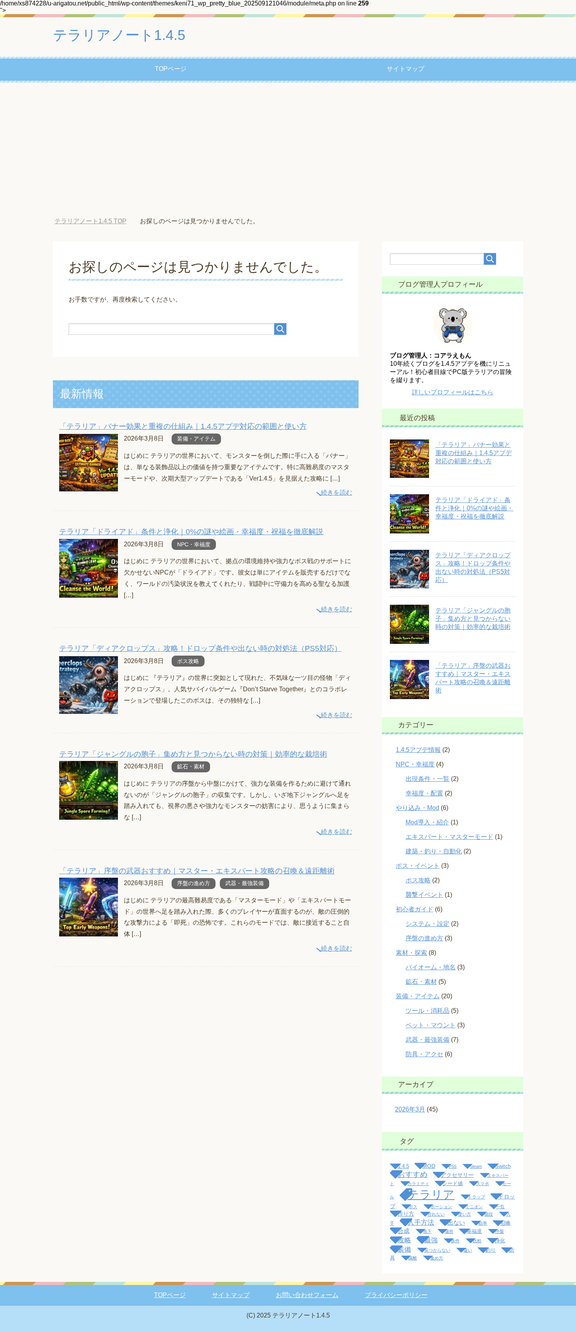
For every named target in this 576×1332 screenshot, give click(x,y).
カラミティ (418, 1183)
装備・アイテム (196, 439)
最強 (431, 1240)
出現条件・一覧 (427, 778)
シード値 (452, 1183)
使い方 (464, 1214)
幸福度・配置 (424, 793)
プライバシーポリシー (396, 1295)
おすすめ (412, 1174)
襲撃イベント (424, 894)
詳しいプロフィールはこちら (452, 392)
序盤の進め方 (193, 883)
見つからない (437, 1250)
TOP (96, 221)
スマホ (482, 1183)
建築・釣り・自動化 (434, 851)
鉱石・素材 (191, 766)
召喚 (505, 1223)
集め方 (436, 1258)
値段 (488, 1214)
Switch (503, 1166)
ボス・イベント (418, 865)
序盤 (499, 1231)
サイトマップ (405, 68)
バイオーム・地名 (431, 967)
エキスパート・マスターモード (449, 836)
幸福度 (474, 1231)
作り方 (406, 1214)
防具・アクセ (424, 1054)
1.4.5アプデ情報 (418, 749)
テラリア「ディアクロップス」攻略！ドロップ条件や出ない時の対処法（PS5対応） (200, 648)
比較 (477, 1240)
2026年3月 (410, 1109)
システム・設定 (427, 923)
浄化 (500, 1240)
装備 (404, 1249)
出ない (456, 1222)
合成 (403, 1230)
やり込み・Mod (417, 807)
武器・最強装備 (244, 883)
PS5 (452, 1166)
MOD (428, 1166)
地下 (427, 1231)
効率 (482, 1223)
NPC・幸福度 (193, 544)
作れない (436, 1214)
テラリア (431, 1194)
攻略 (404, 1239)
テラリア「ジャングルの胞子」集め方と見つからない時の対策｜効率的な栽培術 (193, 754)
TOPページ (171, 68)
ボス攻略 (188, 661)
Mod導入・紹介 (427, 822)
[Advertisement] (288, 150)
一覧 (500, 1206)
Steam (476, 1166)
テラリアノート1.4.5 (119, 35)
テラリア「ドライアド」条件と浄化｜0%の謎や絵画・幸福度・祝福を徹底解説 (191, 532)
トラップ (476, 1197)
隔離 (412, 1258)
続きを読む (336, 492)
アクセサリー (457, 1175)
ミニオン (474, 1206)
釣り (490, 1250)
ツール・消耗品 (427, 1010)
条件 (455, 1240)
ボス (413, 1206)
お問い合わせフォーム (307, 1295)
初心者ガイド (414, 909)
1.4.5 (403, 1166)
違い (468, 1250)
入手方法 (421, 1222)
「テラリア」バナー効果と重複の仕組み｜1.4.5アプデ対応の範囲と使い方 (183, 426)
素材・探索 (411, 952)
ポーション (441, 1206)
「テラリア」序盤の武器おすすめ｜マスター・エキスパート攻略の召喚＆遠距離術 (197, 871)
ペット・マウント (431, 1025)
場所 (449, 1231)
